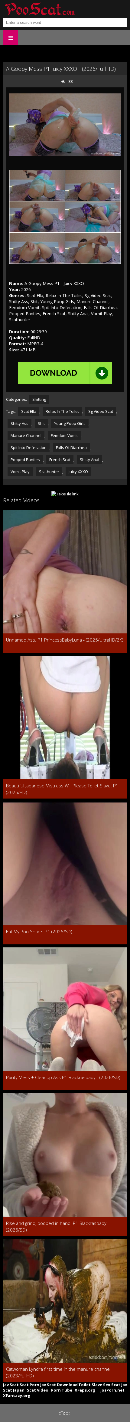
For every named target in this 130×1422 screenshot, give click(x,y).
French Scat (59, 459)
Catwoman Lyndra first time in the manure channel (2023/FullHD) (58, 1372)
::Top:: (64, 1413)
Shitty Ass (19, 423)
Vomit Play (20, 471)
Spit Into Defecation (29, 447)
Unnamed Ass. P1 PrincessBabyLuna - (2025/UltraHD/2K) (64, 640)
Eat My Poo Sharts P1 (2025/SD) (39, 931)
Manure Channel (26, 435)
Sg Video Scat (100, 411)
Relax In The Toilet (62, 411)
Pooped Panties (25, 459)
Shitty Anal (89, 459)
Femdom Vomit (64, 435)
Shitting (39, 399)
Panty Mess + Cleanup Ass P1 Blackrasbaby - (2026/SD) (63, 1077)
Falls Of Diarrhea (71, 447)
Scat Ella (28, 411)
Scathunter (49, 471)
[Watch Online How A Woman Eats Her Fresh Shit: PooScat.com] (39, 9)
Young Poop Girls (70, 423)
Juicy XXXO (78, 471)
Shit (41, 423)
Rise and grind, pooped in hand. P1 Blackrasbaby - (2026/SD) (57, 1226)
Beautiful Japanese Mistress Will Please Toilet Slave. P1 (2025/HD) (62, 789)
